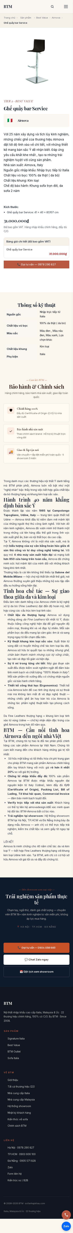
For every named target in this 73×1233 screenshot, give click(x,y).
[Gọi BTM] (66, 1214)
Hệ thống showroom (19, 1106)
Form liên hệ (15, 1173)
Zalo (10, 1167)
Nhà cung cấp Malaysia (21, 1099)
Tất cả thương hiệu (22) (21, 1086)
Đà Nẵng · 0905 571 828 (22, 1160)
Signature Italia (16, 1038)
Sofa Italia (13, 1058)
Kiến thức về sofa (18, 1119)
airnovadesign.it (38, 807)
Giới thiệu (13, 1079)
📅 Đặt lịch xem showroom (37, 971)
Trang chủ (9, 17)
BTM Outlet (14, 1051)
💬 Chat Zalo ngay (36, 959)
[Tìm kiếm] (52, 6)
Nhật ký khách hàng (19, 1112)
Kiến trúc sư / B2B (18, 1180)
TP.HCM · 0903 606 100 (22, 1154)
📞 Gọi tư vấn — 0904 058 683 (36, 947)
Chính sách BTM (17, 1125)
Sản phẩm (25, 17)
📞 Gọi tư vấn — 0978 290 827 (36, 264)
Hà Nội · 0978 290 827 (21, 1147)
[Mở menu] (66, 6)
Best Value (42, 17)
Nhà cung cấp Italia (19, 1093)
